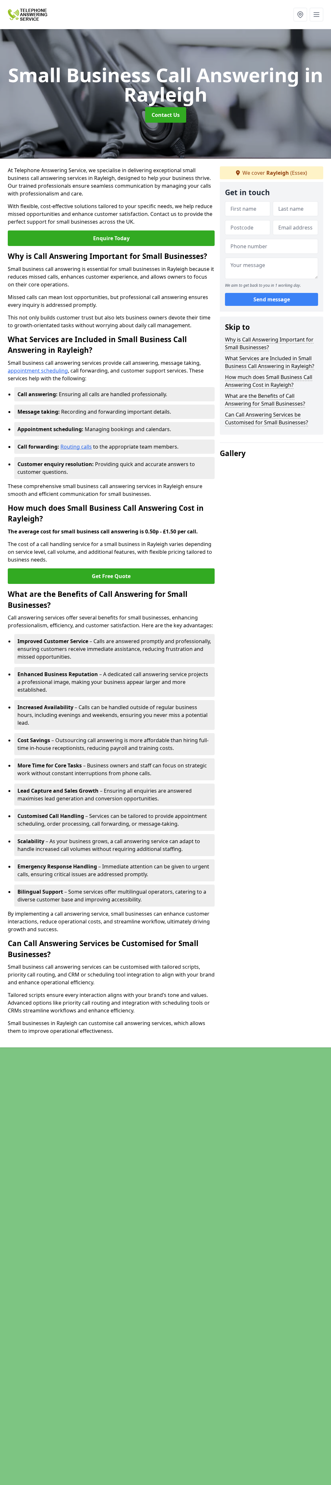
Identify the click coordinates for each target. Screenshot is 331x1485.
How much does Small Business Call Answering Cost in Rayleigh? (268, 381)
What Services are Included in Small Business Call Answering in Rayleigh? (269, 362)
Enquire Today (111, 238)
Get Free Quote (111, 576)
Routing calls (76, 446)
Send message (271, 299)
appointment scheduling (38, 370)
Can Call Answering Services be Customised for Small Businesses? (266, 418)
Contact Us (166, 114)
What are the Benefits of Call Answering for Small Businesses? (265, 399)
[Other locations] (300, 14)
